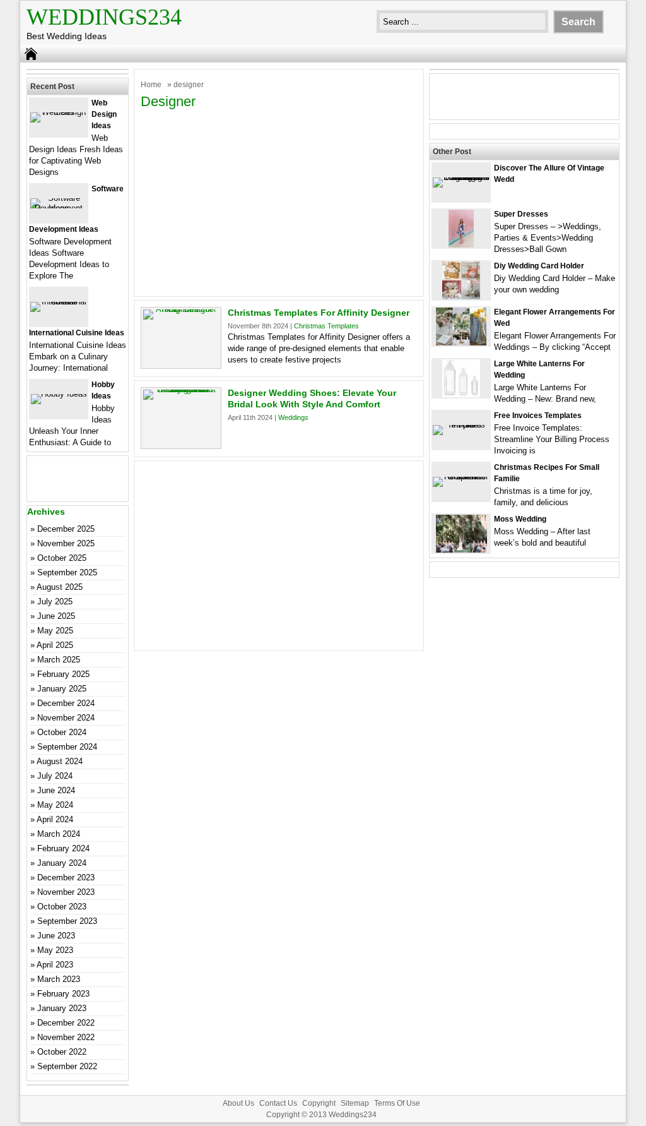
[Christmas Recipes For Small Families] (461, 476)
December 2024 (66, 703)
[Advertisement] (279, 201)
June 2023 (56, 935)
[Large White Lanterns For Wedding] (461, 394)
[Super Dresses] (461, 244)
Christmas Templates (326, 326)
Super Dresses (521, 214)
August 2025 (60, 587)
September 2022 (67, 1066)
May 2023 (55, 950)
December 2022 (66, 1022)
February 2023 (63, 993)
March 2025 (58, 659)
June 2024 (56, 790)
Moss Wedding (520, 519)
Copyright (319, 1103)
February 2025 (63, 674)
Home (151, 84)
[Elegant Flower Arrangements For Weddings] (461, 342)
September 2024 (67, 747)
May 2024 (55, 805)
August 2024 (60, 761)
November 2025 (66, 543)
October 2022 (61, 1052)
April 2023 (55, 964)
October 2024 (61, 732)
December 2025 (66, 529)
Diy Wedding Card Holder (539, 265)
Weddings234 (104, 17)
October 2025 (61, 558)
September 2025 (67, 572)
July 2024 (55, 776)
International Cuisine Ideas (76, 332)
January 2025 (61, 688)
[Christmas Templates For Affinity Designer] (181, 309)
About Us (238, 1103)
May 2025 (55, 630)
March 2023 (58, 979)
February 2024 (63, 848)
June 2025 (56, 616)
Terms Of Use (397, 1103)
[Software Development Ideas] (58, 208)
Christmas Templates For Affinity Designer (318, 313)
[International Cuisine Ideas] (58, 301)
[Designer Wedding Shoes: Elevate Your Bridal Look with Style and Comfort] (181, 389)
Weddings (293, 417)
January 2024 (61, 863)
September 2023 (67, 921)
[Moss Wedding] (461, 549)
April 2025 (55, 645)
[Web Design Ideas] (58, 112)
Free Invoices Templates (538, 415)
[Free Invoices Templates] (461, 424)
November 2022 (66, 1037)
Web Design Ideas (104, 114)
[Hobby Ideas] (59, 393)
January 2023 (61, 1008)
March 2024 (58, 834)
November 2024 (66, 717)
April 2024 (55, 819)
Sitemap (355, 1103)
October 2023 (61, 906)
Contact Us (278, 1103)
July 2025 (55, 601)
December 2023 (66, 877)
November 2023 (66, 892)
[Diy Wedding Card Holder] (461, 296)
